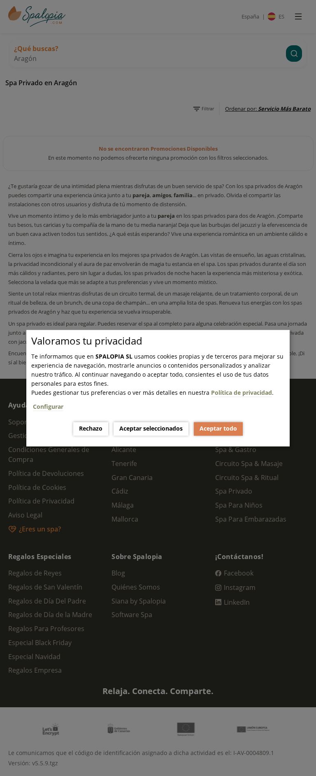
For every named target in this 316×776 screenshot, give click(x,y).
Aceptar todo (218, 429)
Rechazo (90, 429)
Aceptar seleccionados (151, 429)
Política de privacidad (241, 392)
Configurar (48, 406)
